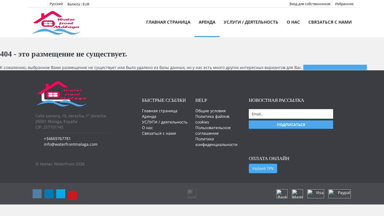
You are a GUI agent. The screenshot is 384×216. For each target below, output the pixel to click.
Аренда (207, 22)
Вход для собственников (310, 3)
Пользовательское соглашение (213, 130)
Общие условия (210, 110)
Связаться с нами (330, 22)
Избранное (344, 3)
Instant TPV (263, 168)
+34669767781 (57, 138)
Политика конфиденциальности (216, 141)
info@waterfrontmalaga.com (71, 144)
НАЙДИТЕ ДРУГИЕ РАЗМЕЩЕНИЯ (335, 67)
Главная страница (168, 22)
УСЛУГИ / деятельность (251, 22)
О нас (293, 22)
